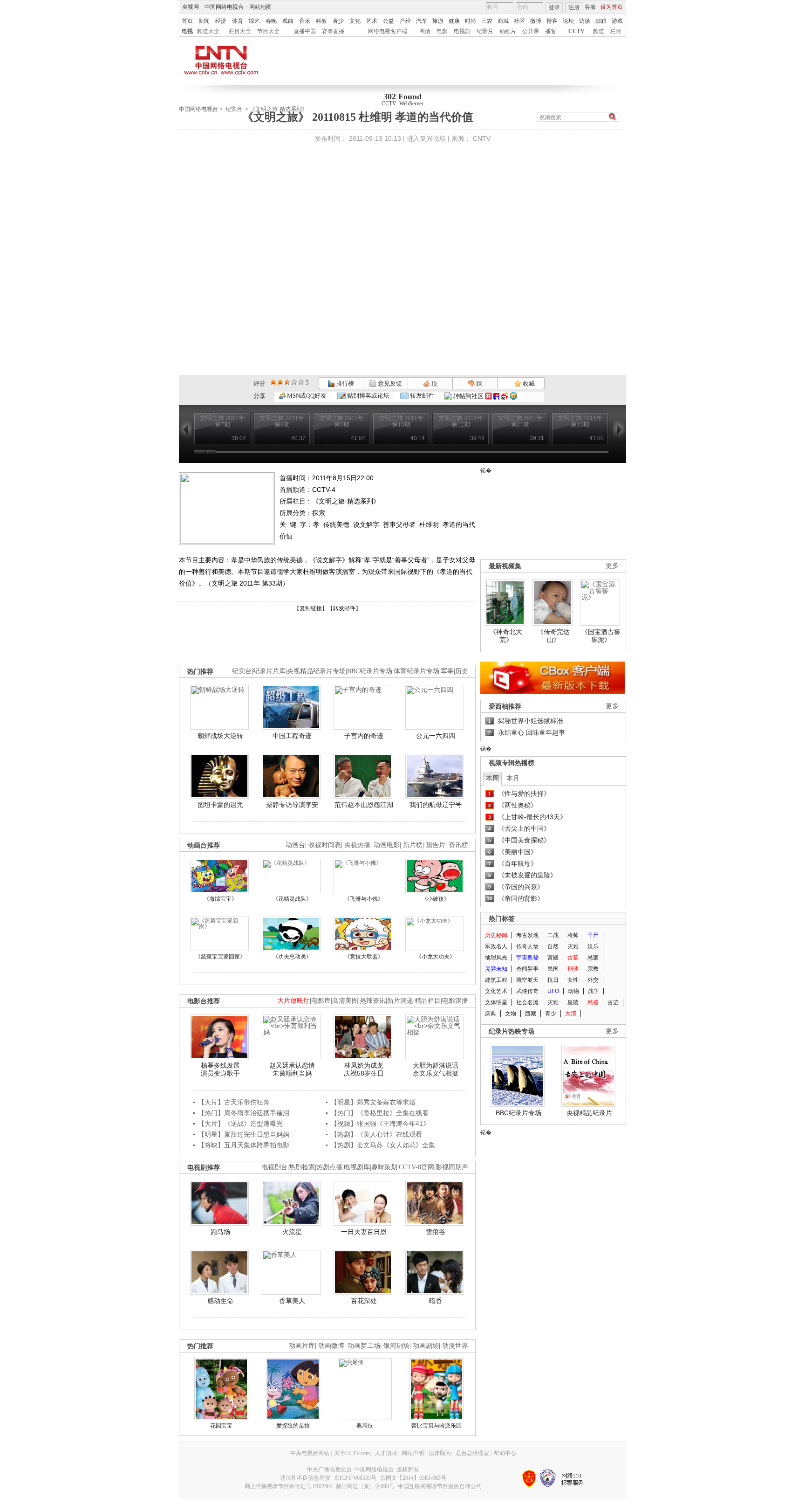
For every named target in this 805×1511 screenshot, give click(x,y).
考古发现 (527, 935)
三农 (486, 21)
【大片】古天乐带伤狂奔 (234, 1102)
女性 (573, 980)
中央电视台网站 (309, 1453)
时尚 (470, 21)
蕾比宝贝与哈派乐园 (436, 1425)
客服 (590, 7)
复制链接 (311, 608)
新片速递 (400, 1000)
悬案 (593, 957)
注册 (574, 7)
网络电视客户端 (387, 31)
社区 (519, 21)
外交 (593, 980)
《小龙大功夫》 (435, 956)
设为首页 (611, 7)
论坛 (568, 21)
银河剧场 (396, 1345)
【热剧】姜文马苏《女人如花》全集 (383, 1145)
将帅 (573, 935)
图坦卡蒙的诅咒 (220, 804)
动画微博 (331, 1345)
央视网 (190, 7)
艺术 (371, 21)
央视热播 (357, 845)
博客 (552, 21)
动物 (573, 991)
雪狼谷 (435, 1231)
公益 (388, 21)
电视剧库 (357, 1167)
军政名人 (496, 946)
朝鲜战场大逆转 (220, 735)
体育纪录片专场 (416, 671)
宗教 (593, 969)
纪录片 (485, 31)
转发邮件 (421, 395)
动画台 (295, 845)
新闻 (204, 21)
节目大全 (268, 31)
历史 (461, 671)
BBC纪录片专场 (369, 671)
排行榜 (344, 383)
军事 (447, 671)
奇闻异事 (527, 969)
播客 (550, 31)
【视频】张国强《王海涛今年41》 (380, 1123)
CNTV (482, 138)
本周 (492, 778)
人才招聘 (386, 1453)
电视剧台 (274, 1167)
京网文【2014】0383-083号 (413, 1478)
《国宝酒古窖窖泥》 (601, 636)
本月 (512, 778)
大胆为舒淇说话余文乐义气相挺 (435, 1069)
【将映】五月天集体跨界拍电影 (243, 1145)
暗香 (435, 1300)
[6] (287, 382)
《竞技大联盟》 (363, 956)
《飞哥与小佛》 (363, 899)
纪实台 (233, 109)
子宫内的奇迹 (363, 735)
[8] (294, 382)
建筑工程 (496, 980)
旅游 (437, 21)
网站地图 (260, 7)
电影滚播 (455, 1000)
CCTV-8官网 (416, 1167)
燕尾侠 (364, 1425)
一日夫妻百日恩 (364, 1231)
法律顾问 (440, 1453)
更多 (612, 565)
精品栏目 (428, 1000)
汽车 (421, 21)
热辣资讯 (373, 1000)
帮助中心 (505, 1453)
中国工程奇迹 (292, 735)
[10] (301, 382)
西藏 (530, 1013)
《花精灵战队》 (292, 899)
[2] (273, 382)
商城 (503, 21)
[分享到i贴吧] (496, 396)
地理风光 (496, 957)
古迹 (613, 1002)
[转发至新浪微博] (504, 396)
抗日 (553, 980)
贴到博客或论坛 (367, 395)
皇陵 (573, 1002)
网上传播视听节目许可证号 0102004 (289, 1486)
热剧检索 (302, 1167)
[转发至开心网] (488, 396)
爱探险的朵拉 (293, 1425)
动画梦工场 (364, 1345)
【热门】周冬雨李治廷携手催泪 (243, 1113)
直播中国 (304, 31)
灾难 (573, 946)
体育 (237, 21)
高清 (424, 31)
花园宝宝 (221, 1425)
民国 (553, 969)
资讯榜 (458, 845)
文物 (510, 1013)
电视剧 (462, 31)
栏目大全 (240, 31)
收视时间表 (324, 845)
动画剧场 (426, 1345)
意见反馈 (389, 383)
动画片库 (302, 1345)
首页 (187, 21)
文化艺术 (496, 991)
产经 (405, 21)
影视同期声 (452, 1167)
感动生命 (220, 1300)
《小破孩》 (436, 899)
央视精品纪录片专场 (316, 671)
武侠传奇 (527, 991)
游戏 (617, 21)
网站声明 (413, 1453)
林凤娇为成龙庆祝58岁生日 (364, 1069)
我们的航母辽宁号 (435, 804)
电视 (187, 31)
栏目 (615, 31)
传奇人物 (527, 946)
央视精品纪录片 (589, 1113)
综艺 (254, 21)
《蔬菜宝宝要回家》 (220, 956)
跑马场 (220, 1231)
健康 (454, 21)
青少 (338, 21)
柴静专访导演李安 (292, 804)
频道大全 (208, 31)
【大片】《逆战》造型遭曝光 (240, 1123)
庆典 (490, 1013)
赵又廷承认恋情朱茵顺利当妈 (292, 1069)
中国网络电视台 (224, 7)
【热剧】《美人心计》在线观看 (376, 1134)
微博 (535, 21)
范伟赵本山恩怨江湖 (363, 804)
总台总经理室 (472, 1453)
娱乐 (593, 946)
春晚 (271, 21)
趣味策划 (384, 1167)
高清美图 (345, 1000)
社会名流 (527, 1002)
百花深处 (364, 1300)
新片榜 (413, 845)
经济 (220, 21)
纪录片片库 (269, 671)
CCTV (576, 31)
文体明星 (496, 1002)
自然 (553, 946)
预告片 (435, 845)
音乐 (304, 21)
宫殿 (553, 957)
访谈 (584, 21)
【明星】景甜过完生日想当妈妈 (243, 1134)
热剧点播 (329, 1167)
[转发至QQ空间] (513, 396)
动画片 (507, 31)
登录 (554, 7)
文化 (355, 21)
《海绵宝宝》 (220, 899)
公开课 (530, 31)
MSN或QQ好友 (306, 395)
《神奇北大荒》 (506, 636)
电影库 (321, 1000)
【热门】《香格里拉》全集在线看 (380, 1113)
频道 (598, 31)
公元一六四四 (435, 735)
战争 (593, 991)
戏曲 (287, 21)
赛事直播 (333, 31)
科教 (321, 21)
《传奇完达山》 (553, 636)
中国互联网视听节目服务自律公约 (440, 1486)
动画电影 (387, 845)
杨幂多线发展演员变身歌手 (220, 1069)
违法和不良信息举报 (305, 1478)
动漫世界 (455, 1345)
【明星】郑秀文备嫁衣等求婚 (373, 1102)
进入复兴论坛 (426, 138)
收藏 (528, 383)
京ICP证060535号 (355, 1478)
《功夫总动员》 (292, 956)
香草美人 (292, 1300)
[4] (280, 382)
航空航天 (527, 980)
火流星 (292, 1231)
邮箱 (601, 21)
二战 (553, 935)
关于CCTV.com (352, 1453)
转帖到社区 (468, 396)
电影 (442, 31)
